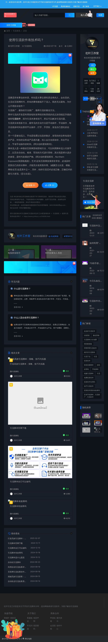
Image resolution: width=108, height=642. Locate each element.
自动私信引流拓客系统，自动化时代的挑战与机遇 (18, 581)
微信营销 (96, 335)
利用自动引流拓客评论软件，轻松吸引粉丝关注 (18, 567)
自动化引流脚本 (14, 562)
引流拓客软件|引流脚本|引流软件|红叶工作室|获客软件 (31, 213)
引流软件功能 (96, 301)
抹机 (98, 365)
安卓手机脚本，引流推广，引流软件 (92, 396)
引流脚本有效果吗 (18, 506)
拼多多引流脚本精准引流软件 (92, 168)
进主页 (99, 100)
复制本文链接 (71, 236)
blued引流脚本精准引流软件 (92, 145)
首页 (8, 31)
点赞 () (50, 185)
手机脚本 (95, 369)
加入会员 (84, 15)
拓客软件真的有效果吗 (92, 390)
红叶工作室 (15, 46)
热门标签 (85, 6)
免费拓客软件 (89, 378)
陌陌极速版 (88, 344)
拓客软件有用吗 (89, 382)
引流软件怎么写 (96, 225)
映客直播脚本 (89, 365)
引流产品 (87, 356)
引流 (95, 356)
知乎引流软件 (89, 386)
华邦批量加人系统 (53, 253)
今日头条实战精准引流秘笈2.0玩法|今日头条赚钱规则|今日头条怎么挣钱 (96, 280)
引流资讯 (16, 31)
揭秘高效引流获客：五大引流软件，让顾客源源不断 (18, 576)
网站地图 (28, 639)
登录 (100, 15)
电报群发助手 (14, 253)
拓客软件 (87, 361)
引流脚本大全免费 (90, 340)
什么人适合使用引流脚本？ (26, 317)
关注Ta (87, 99)
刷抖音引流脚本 (89, 352)
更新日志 (76, 6)
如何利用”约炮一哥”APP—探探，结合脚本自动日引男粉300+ (96, 243)
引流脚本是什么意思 (16, 557)
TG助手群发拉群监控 (96, 263)
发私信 (94, 99)
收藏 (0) (31, 185)
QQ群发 (87, 335)
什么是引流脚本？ (22, 288)
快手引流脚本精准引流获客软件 (92, 157)
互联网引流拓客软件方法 (18, 572)
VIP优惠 (55, 6)
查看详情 (17, 307)
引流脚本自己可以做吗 (20, 481)
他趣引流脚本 (89, 373)
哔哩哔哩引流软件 (90, 348)
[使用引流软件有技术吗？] (40, 79)
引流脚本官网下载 (18, 428)
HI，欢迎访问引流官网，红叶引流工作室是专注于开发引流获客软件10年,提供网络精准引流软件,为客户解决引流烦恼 (46, 2)
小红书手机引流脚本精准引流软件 (92, 134)
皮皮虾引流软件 (89, 331)
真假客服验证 (65, 6)
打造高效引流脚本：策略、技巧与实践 (27, 364)
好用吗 (86, 369)
